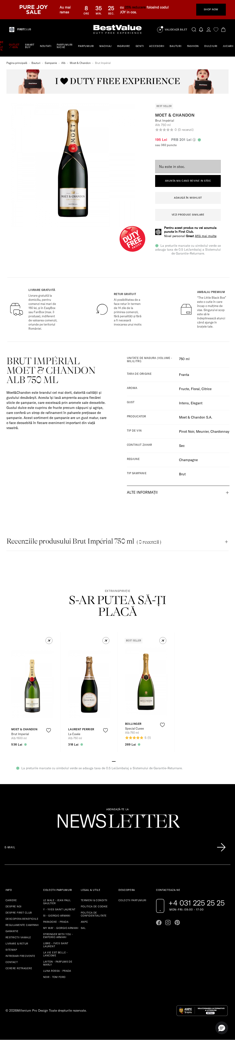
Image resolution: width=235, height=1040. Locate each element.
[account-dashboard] (208, 29)
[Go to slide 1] (114, 761)
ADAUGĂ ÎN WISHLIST (188, 197)
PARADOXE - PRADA (55, 921)
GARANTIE (12, 931)
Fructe (184, 389)
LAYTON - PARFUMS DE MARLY (57, 963)
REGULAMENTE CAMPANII (22, 925)
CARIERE (11, 900)
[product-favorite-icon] (48, 730)
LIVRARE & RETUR (17, 943)
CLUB (24, 29)
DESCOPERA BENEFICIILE (22, 918)
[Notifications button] (201, 29)
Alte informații (142, 492)
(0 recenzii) (185, 130)
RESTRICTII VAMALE (18, 937)
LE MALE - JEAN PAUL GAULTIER (57, 902)
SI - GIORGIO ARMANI (56, 915)
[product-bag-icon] (48, 741)
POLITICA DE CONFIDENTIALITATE (93, 914)
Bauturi (35, 63)
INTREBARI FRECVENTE (20, 956)
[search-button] (193, 29)
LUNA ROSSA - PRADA (57, 970)
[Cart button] (223, 29)
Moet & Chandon (80, 63)
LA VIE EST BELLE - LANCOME (55, 954)
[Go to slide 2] (117, 761)
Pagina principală (16, 63)
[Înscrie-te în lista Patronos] (221, 847)
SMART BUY (29, 46)
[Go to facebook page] (159, 922)
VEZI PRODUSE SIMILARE (188, 214)
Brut (182, 474)
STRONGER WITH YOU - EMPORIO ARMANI (58, 936)
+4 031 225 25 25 (196, 903)
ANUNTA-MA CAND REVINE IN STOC (188, 180)
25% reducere (135, 7)
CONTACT (12, 962)
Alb (63, 63)
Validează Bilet (176, 29)
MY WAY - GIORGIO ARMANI (60, 928)
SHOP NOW (211, 9)
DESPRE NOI (13, 906)
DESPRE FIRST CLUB (19, 912)
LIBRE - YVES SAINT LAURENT (55, 945)
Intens (184, 403)
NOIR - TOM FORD (54, 977)
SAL (83, 928)
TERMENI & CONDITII (94, 900)
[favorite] (215, 29)
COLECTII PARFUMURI (132, 900)
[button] (49, 640)
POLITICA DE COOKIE (94, 906)
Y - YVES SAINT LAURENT (59, 909)
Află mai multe (205, 236)
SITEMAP (11, 949)
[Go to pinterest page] (177, 922)
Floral (195, 389)
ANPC (84, 921)
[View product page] (89, 684)
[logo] (117, 29)
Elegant (196, 403)
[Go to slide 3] (121, 761)
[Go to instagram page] (168, 922)
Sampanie (51, 63)
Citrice (206, 389)
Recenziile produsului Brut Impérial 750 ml (83, 541)
